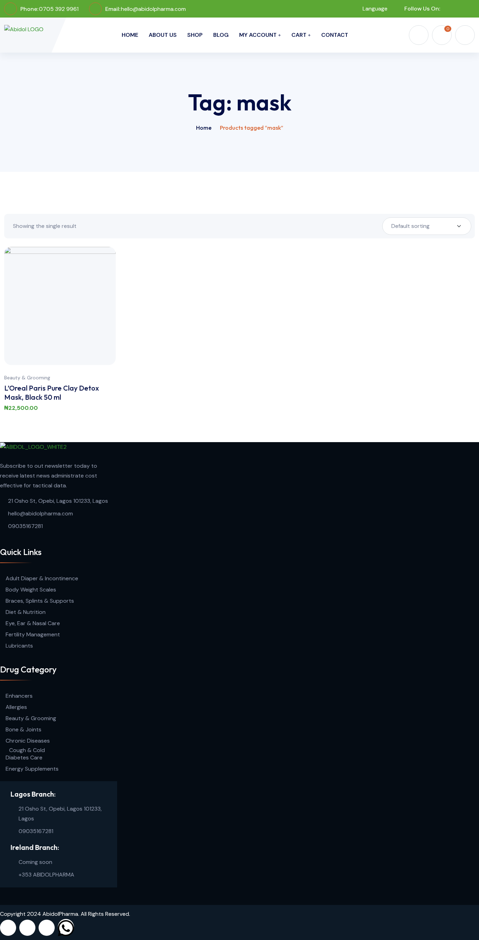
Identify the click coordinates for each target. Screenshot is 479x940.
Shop (195, 35)
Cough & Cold (27, 750)
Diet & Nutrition (26, 612)
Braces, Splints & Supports (40, 600)
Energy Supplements (32, 768)
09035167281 (25, 526)
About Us (163, 35)
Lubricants (19, 645)
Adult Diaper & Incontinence (42, 578)
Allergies (16, 707)
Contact (334, 35)
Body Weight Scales (31, 589)
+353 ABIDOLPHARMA (46, 874)
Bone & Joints (23, 729)
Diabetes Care (24, 757)
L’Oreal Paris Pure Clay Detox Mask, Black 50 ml (51, 392)
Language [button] (374, 8)
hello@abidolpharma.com (153, 9)
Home (130, 35)
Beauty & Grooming (27, 377)
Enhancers (19, 695)
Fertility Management (33, 634)
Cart (298, 35)
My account (258, 35)
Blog (221, 35)
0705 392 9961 (59, 9)
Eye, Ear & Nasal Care (33, 623)
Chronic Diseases (28, 740)
